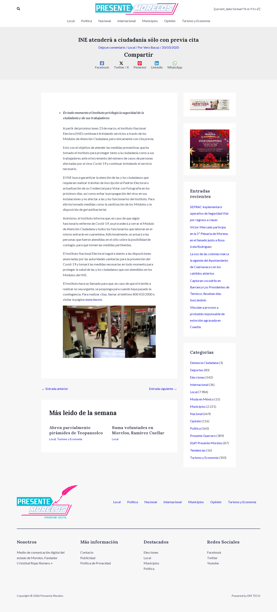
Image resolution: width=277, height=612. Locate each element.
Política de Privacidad (95, 563)
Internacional (199, 384)
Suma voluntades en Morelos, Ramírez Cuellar (138, 430)
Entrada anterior (55, 389)
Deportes (196, 370)
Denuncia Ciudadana (204, 363)
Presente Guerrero (203, 436)
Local (131, 47)
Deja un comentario (111, 47)
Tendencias (198, 450)
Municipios (198, 406)
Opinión (195, 421)
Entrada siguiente (163, 389)
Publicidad (87, 558)
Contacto (86, 552)
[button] (18, 8)
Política (195, 428)
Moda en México (202, 399)
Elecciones (197, 377)
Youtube (213, 563)
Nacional (196, 414)
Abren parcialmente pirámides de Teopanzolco (76, 430)
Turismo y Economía (69, 439)
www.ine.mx (93, 299)
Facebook (214, 552)
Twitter (212, 558)
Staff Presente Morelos (206, 443)
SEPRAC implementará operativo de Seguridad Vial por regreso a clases (209, 213)
